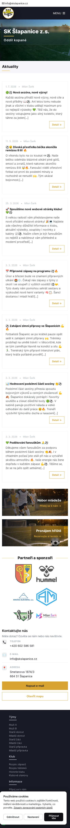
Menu (57, 13)
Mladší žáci (15, 743)
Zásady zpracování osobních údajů (33, 807)
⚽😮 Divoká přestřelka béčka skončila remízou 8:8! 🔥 (31, 148)
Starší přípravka (18, 746)
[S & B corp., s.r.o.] (23, 615)
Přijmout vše (54, 817)
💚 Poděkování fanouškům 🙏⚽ (27, 442)
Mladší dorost (17, 735)
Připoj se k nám (18, 789)
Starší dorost (16, 732)
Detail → (57, 124)
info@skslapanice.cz (16, 3)
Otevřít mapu (35, 696)
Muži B (13, 728)
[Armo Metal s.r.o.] (46, 597)
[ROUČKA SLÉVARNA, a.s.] (23, 597)
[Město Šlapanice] (23, 574)
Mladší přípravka (18, 750)
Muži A (13, 724)
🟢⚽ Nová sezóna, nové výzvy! (26, 92)
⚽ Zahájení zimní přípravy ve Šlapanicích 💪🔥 (35, 327)
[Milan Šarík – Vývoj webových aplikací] (46, 615)
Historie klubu (17, 771)
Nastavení (33, 816)
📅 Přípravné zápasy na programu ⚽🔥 (32, 271)
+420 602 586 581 (22, 645)
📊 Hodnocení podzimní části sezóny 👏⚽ (34, 383)
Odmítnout (13, 816)
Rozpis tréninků (18, 768)
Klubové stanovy (18, 775)
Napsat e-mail (35, 685)
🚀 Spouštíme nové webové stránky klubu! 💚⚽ (34, 210)
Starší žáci (15, 739)
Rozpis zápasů (17, 764)
